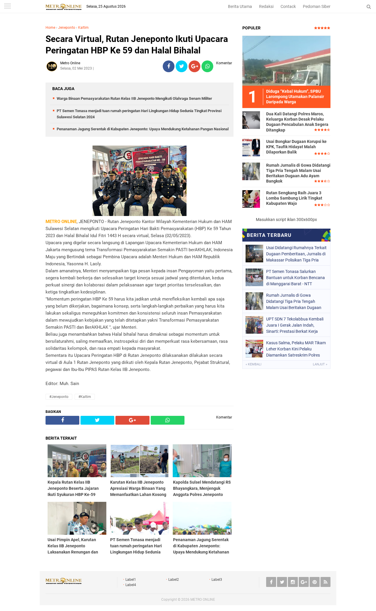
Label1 (130, 580)
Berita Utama (240, 6)
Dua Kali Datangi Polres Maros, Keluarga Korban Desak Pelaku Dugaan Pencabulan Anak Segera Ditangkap (297, 122)
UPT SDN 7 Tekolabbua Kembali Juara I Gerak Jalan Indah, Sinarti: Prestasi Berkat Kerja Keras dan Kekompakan (294, 325)
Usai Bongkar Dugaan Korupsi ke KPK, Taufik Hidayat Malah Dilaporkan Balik (296, 146)
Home (50, 28)
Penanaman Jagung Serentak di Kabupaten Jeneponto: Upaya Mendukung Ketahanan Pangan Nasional (143, 129)
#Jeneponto (58, 397)
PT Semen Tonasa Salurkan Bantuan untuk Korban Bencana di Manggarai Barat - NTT (295, 277)
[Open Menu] (7, 6)
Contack (288, 6)
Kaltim (83, 28)
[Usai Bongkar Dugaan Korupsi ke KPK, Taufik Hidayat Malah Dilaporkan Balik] (251, 147)
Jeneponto (66, 28)
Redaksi (266, 6)
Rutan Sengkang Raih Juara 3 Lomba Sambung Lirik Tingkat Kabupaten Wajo (294, 198)
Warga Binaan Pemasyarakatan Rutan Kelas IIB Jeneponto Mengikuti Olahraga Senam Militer (134, 98)
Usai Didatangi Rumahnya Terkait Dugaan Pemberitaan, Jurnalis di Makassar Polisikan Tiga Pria (296, 253)
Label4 (130, 585)
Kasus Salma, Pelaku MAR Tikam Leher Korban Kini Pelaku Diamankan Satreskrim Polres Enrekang (296, 348)
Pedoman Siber (316, 6)
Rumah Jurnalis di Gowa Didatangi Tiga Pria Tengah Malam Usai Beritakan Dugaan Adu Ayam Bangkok (298, 173)
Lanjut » (320, 364)
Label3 (217, 580)
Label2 (173, 580)
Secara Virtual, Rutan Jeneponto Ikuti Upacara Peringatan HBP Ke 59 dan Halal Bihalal (137, 44)
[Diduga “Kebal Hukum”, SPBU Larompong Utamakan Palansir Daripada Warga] (286, 60)
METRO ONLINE (202, 600)
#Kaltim (84, 397)
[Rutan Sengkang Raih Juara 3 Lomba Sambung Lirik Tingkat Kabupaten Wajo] (251, 198)
